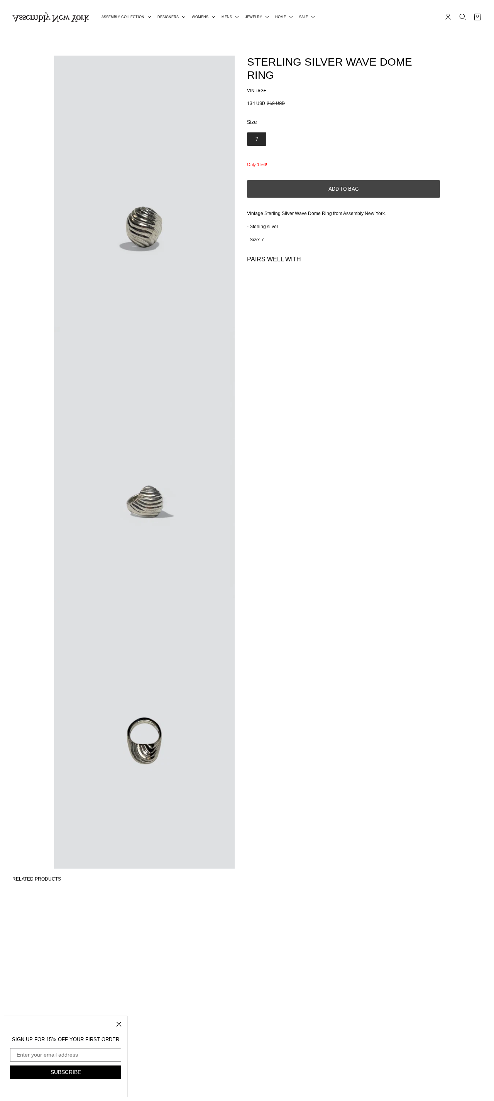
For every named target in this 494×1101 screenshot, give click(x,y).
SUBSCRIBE (66, 1072)
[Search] (462, 17)
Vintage (256, 90)
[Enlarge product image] (144, 191)
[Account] (448, 17)
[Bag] (477, 17)
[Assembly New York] (50, 17)
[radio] (256, 139)
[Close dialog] (118, 1024)
